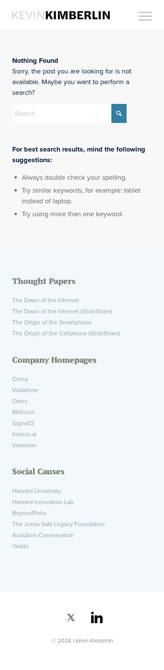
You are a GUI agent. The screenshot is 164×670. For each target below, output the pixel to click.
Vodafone (25, 390)
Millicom (23, 412)
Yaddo (20, 546)
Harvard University (36, 491)
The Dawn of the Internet (45, 300)
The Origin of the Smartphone (52, 322)
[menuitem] (141, 15)
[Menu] (141, 15)
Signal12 (23, 423)
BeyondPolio (29, 513)
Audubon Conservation (43, 535)
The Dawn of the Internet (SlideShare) (62, 311)
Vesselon (24, 445)
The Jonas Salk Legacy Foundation (58, 524)
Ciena (20, 379)
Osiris (19, 401)
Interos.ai (24, 434)
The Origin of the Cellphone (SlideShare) (66, 333)
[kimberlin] (68, 15)
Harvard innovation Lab (43, 502)
